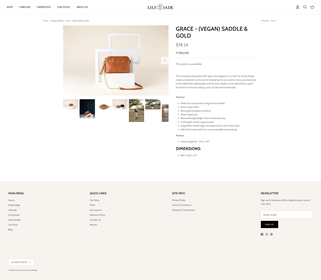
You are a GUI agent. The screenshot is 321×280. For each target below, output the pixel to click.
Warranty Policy (97, 214)
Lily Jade (18, 270)
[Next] (165, 60)
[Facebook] (262, 234)
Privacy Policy (178, 200)
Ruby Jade (184, 52)
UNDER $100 (44, 7)
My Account (95, 210)
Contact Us (95, 219)
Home (45, 20)
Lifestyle (12, 210)
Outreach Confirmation (183, 210)
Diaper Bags (14, 204)
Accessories (14, 214)
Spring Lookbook (57, 20)
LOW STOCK (63, 7)
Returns (93, 224)
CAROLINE (24, 7)
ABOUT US (82, 7)
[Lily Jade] (160, 7)
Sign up (269, 224)
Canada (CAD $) (19, 262)
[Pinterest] (271, 234)
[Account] (297, 7)
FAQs (92, 204)
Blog (10, 229)
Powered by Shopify (29, 270)
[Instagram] (266, 234)
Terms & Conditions (181, 204)
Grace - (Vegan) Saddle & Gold (77, 20)
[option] (116, 60)
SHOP (10, 7)
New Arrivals (14, 219)
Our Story (13, 224)
